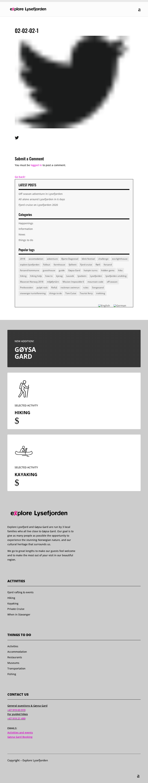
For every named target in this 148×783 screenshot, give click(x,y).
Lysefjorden (96, 275)
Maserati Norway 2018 (31, 281)
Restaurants (14, 657)
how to (49, 275)
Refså (54, 287)
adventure (52, 258)
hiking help (36, 275)
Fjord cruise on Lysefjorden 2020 (38, 205)
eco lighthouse (119, 258)
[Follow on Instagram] (16, 570)
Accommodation (17, 651)
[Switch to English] (104, 305)
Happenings (26, 223)
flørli (98, 264)
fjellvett (73, 264)
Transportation (16, 668)
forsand (108, 264)
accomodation (36, 258)
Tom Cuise (70, 293)
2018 (22, 258)
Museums (13, 663)
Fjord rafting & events (20, 592)
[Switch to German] (120, 305)
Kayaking (12, 603)
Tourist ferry (86, 293)
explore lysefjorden (30, 264)
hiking (23, 275)
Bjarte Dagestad (69, 258)
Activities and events (20, 732)
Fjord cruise (86, 264)
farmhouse (59, 264)
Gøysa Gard (74, 270)
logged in (36, 165)
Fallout (46, 264)
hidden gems (107, 270)
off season (112, 281)
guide (62, 270)
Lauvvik (70, 275)
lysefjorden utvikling (116, 275)
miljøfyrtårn (53, 281)
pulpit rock (42, 287)
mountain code (95, 281)
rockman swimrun (70, 287)
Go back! (20, 177)
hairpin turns (90, 270)
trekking (100, 293)
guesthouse (49, 270)
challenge (103, 258)
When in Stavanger (18, 614)
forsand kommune (29, 270)
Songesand (98, 287)
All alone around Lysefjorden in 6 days (42, 199)
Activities (12, 646)
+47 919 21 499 (16, 718)
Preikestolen (26, 287)
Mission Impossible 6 (73, 281)
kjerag (59, 275)
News (22, 234)
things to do (26, 240)
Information (26, 229)
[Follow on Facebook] (9, 570)
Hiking (11, 598)
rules (85, 287)
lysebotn (82, 275)
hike (120, 270)
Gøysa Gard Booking (19, 737)
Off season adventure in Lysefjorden (41, 194)
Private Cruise (15, 609)
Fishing (11, 674)
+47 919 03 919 (16, 710)
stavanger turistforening (33, 293)
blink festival (88, 258)
